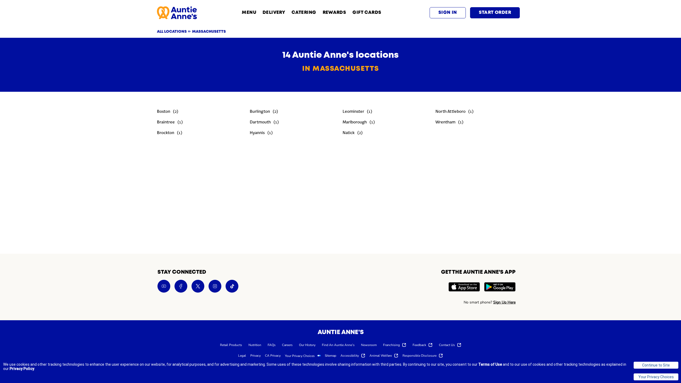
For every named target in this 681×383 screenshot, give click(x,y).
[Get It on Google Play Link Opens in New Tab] (500, 287)
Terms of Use (490, 364)
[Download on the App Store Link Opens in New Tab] (464, 287)
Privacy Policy (22, 369)
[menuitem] (231, 345)
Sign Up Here (504, 302)
